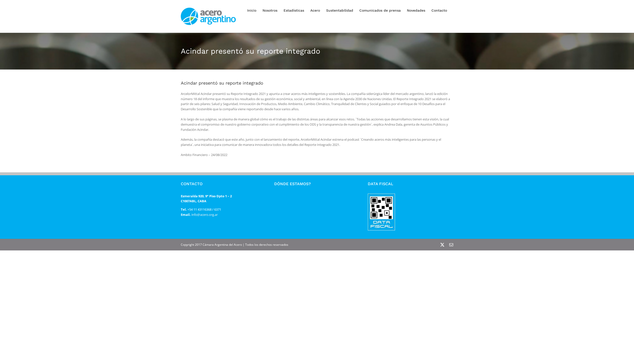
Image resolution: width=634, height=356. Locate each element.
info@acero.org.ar (204, 214)
